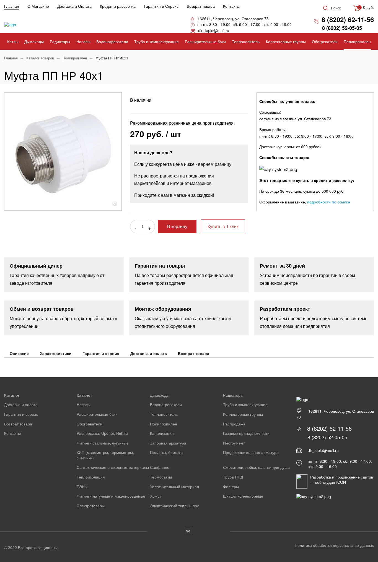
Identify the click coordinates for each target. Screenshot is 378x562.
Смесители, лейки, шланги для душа (256, 467)
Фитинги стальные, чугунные (103, 443)
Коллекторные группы (286, 41)
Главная (11, 6)
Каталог (12, 395)
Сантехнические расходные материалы (113, 467)
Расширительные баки (205, 41)
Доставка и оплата (148, 353)
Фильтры (231, 486)
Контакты (231, 6)
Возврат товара (201, 6)
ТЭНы (82, 486)
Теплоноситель (246, 41)
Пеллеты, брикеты (166, 452)
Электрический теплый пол (174, 505)
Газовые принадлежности (246, 433)
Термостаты (161, 477)
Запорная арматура (168, 443)
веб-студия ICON (330, 482)
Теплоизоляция (91, 477)
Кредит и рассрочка (118, 6)
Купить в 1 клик (223, 226)
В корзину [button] (177, 226)
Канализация (162, 433)
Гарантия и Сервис (161, 6)
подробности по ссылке (328, 202)
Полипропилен (357, 41)
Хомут (155, 496)
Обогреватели (325, 41)
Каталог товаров (40, 58)
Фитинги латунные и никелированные (111, 496)
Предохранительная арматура (251, 452)
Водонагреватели (112, 41)
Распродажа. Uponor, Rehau (102, 433)
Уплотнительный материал (174, 486)
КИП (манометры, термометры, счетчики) (105, 455)
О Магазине (38, 6)
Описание (19, 353)
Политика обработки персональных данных (334, 545)
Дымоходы (34, 41)
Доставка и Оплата (74, 6)
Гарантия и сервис (100, 353)
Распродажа (234, 424)
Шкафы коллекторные (243, 496)
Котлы (12, 41)
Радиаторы (60, 41)
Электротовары (91, 505)
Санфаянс (159, 467)
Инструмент (234, 443)
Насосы (83, 41)
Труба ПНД (233, 477)
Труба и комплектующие (156, 41)
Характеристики (55, 353)
